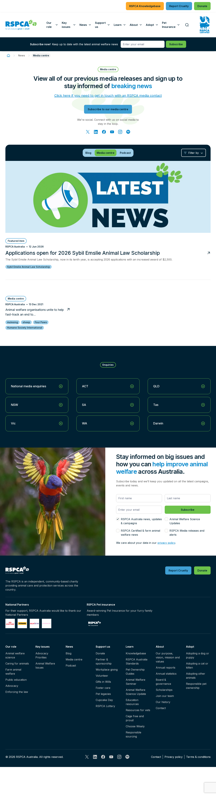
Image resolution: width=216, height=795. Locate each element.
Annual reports (165, 667)
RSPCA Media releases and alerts (186, 532)
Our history (163, 702)
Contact (161, 708)
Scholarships (164, 690)
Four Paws (41, 322)
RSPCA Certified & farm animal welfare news (140, 532)
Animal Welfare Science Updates (184, 521)
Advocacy (11, 685)
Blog (68, 653)
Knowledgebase (136, 653)
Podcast (71, 665)
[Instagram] (120, 132)
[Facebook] (104, 132)
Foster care (103, 687)
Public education (16, 679)
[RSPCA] (21, 25)
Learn (129, 646)
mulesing (12, 322)
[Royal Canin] (10, 623)
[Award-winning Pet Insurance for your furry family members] (94, 623)
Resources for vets (138, 710)
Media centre (74, 659)
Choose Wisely (135, 726)
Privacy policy (174, 757)
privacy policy (166, 542)
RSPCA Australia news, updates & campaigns (141, 521)
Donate (100, 653)
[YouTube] (112, 132)
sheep (26, 322)
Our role (10, 646)
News (21, 55)
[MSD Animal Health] (34, 623)
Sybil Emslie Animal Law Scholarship (28, 266)
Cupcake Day (104, 700)
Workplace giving (107, 669)
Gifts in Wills (103, 681)
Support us (103, 646)
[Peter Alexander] (46, 623)
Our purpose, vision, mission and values (168, 657)
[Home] (8, 55)
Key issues (42, 646)
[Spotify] (128, 132)
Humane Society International (24, 327)
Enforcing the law (16, 692)
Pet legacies (103, 694)
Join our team (165, 696)
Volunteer (102, 675)
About (160, 646)
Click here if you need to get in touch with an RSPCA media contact (108, 96)
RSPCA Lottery (105, 706)
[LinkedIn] (96, 132)
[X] (88, 132)
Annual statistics (166, 673)
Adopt (190, 646)
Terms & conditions (198, 757)
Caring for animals (17, 663)
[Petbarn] (22, 623)
